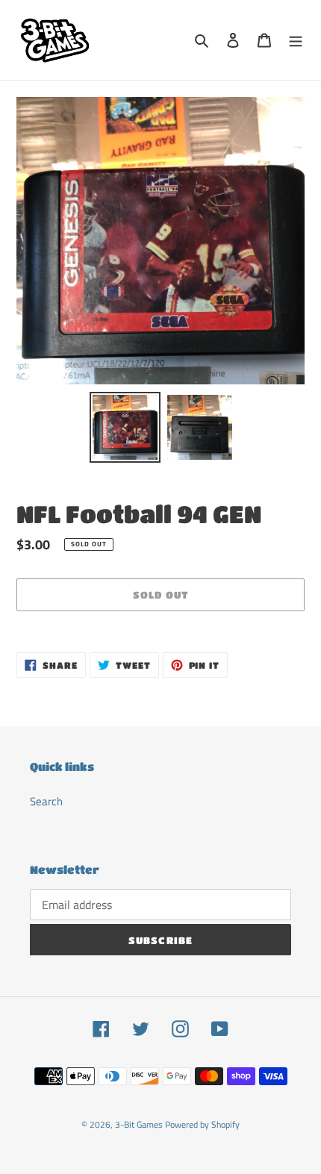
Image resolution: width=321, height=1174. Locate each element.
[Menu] (295, 40)
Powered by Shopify (202, 1124)
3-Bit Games (139, 1124)
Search (46, 801)
